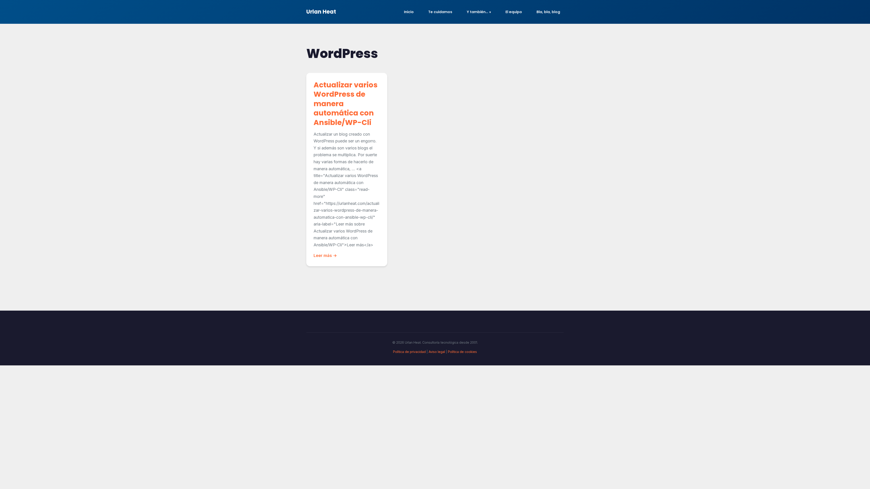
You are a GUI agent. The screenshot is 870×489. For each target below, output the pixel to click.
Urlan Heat (321, 11)
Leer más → (325, 255)
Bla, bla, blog (548, 11)
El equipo (513, 11)
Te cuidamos (440, 11)
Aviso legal (437, 352)
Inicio (409, 11)
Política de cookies (462, 352)
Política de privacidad (409, 352)
